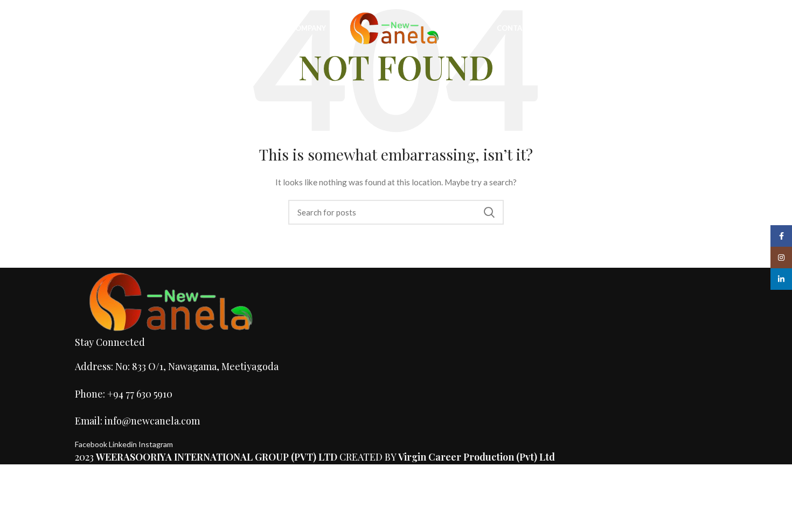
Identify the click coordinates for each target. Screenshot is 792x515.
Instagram (155, 444)
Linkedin (123, 444)
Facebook (92, 444)
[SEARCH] (489, 212)
